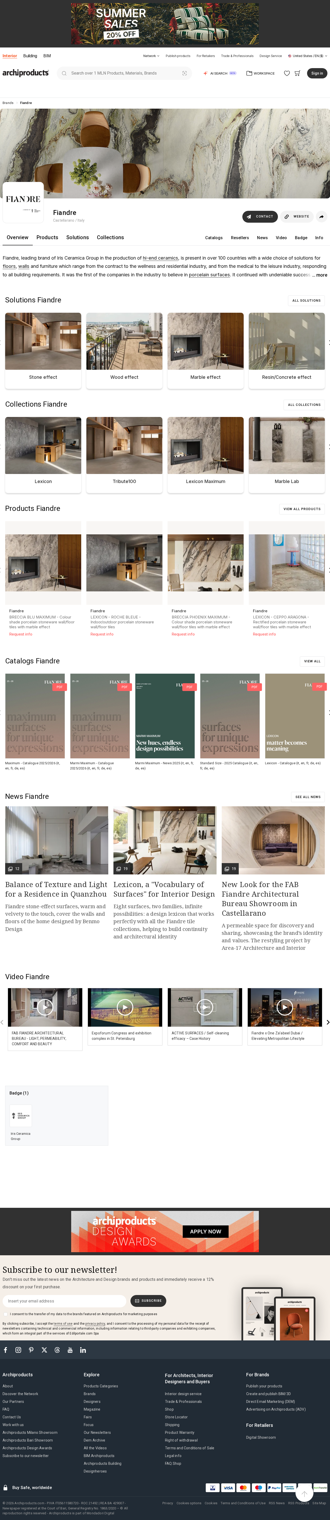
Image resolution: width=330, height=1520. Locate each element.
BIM (47, 55)
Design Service (271, 56)
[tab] (158, 56)
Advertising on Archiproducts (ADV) (276, 1409)
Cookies (211, 1503)
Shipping (172, 1425)
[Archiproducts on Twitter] (44, 1349)
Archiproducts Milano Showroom (30, 1432)
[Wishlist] (287, 73)
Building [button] (30, 55)
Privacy (167, 1503)
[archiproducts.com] (26, 72)
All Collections (304, 405)
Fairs (88, 1417)
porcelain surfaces (209, 274)
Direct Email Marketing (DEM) (270, 1402)
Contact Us (12, 1417)
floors (9, 266)
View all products (302, 509)
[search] (64, 73)
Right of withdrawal (181, 1440)
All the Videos (95, 1448)
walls (23, 266)
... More (319, 275)
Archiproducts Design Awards (27, 1448)
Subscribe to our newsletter (26, 1456)
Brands (90, 1394)
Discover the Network (20, 1394)
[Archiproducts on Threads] (57, 1349)
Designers (92, 1402)
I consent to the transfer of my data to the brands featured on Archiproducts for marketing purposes (83, 1314)
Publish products (178, 56)
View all (312, 661)
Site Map (319, 1503)
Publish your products (264, 1386)
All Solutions (306, 300)
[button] (151, 55)
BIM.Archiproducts (99, 1456)
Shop (169, 1409)
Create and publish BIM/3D (268, 1394)
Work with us (13, 1425)
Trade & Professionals (237, 56)
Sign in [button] (317, 73)
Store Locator (176, 1417)
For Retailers (206, 56)
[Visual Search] (184, 73)
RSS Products (298, 1503)
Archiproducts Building (102, 1463)
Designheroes (95, 1471)
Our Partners (13, 1402)
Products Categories (101, 1386)
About (8, 1386)
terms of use (63, 1323)
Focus (89, 1425)
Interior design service (183, 1394)
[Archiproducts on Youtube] (70, 1349)
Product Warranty (179, 1432)
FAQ (6, 1409)
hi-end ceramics (160, 258)
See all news (308, 797)
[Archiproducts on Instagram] (18, 1349)
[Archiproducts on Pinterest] (31, 1349)
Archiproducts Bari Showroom (28, 1440)
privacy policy (95, 1323)
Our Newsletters (97, 1432)
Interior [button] (10, 55)
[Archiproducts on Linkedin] (83, 1349)
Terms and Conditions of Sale (189, 1448)
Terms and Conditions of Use (243, 1503)
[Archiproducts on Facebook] (7, 1349)
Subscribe (152, 1300)
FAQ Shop (173, 1463)
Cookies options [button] (189, 1503)
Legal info (173, 1456)
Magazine (92, 1409)
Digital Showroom (261, 1437)
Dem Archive (94, 1440)
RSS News (277, 1503)
